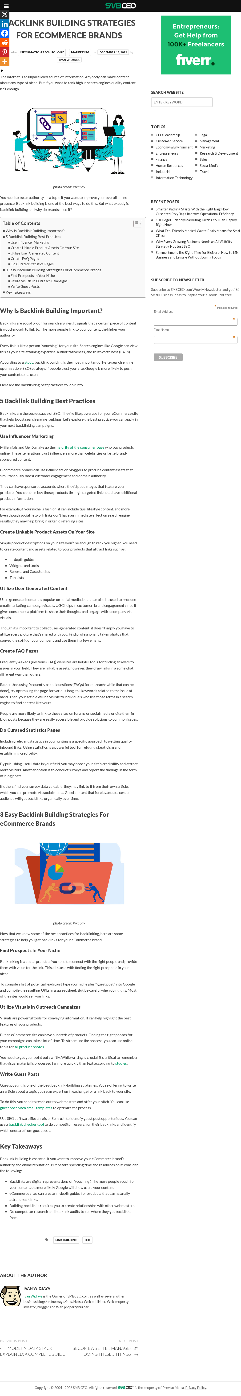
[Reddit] (4, 42)
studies (121, 1063)
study (28, 362)
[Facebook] (4, 33)
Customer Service (169, 141)
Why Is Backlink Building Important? (35, 230)
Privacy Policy (195, 1388)
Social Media (209, 166)
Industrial (163, 172)
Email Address (194, 311)
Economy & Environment (174, 147)
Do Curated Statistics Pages (32, 264)
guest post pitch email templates (26, 1107)
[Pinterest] (4, 52)
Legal (204, 135)
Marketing (80, 52)
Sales (204, 159)
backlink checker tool (26, 1124)
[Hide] (2, 71)
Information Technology (42, 52)
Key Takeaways (18, 292)
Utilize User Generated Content (35, 253)
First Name (194, 330)
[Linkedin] (4, 24)
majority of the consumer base (80, 447)
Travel (204, 172)
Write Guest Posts (25, 286)
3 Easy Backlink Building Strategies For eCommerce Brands (53, 269)
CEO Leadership (168, 135)
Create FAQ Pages (25, 259)
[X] (4, 14)
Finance (161, 159)
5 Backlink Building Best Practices (33, 236)
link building (66, 1240)
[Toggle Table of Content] (135, 224)
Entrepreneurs (167, 153)
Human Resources (169, 166)
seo (87, 1240)
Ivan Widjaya (69, 60)
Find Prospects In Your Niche (33, 276)
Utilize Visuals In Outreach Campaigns (39, 281)
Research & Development (219, 153)
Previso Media (173, 1388)
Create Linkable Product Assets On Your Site (45, 248)
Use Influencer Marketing (30, 242)
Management (209, 141)
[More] (4, 61)
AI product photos (29, 1046)
